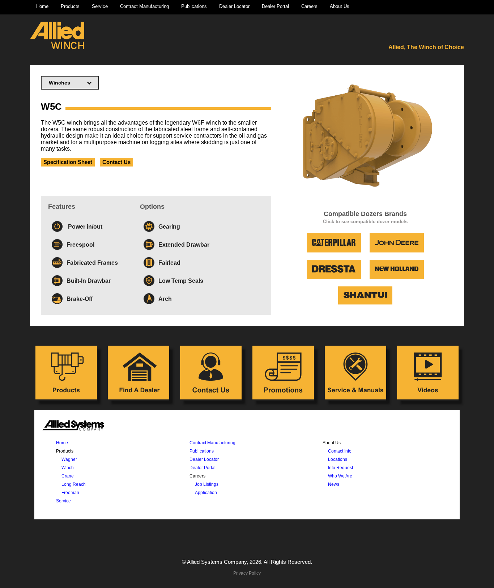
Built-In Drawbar (89, 280)
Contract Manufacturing (144, 6)
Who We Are (340, 476)
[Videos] (428, 373)
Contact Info (340, 451)
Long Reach (73, 484)
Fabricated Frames (92, 262)
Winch (67, 467)
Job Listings (206, 484)
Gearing (169, 226)
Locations (337, 459)
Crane (67, 476)
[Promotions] (283, 373)
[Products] (66, 373)
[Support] (355, 373)
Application (206, 492)
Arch (165, 298)
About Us (339, 6)
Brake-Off (80, 298)
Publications (194, 6)
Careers (309, 6)
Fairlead (169, 262)
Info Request (340, 467)
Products (70, 6)
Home (42, 6)
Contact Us (116, 162)
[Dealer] (138, 373)
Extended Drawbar (183, 244)
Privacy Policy (247, 573)
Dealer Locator (234, 6)
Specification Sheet (67, 162)
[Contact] (211, 373)
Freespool (80, 244)
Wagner (69, 459)
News (333, 484)
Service (100, 6)
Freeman (70, 492)
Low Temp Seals (180, 280)
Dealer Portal (275, 6)
